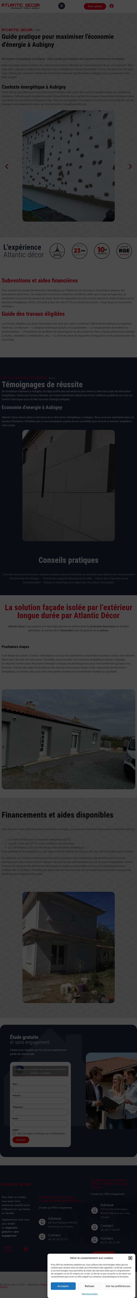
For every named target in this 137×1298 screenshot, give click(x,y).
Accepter (63, 1286)
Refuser (89, 1286)
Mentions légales (90, 1294)
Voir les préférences (118, 1286)
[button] (130, 1258)
